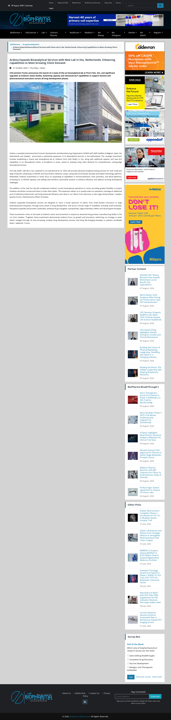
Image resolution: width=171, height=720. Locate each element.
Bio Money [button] (101, 34)
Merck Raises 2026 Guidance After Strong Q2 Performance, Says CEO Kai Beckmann (150, 298)
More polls (157, 677)
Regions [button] (157, 32)
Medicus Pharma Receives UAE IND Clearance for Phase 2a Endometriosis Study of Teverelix (150, 472)
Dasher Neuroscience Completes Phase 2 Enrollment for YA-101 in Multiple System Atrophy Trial (150, 515)
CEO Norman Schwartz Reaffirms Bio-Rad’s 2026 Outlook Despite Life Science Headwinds (150, 316)
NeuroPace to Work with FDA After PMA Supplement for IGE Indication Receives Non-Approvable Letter (150, 597)
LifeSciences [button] (30, 32)
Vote (131, 677)
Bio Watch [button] (143, 34)
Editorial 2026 (63, 3)
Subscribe (108, 3)
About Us (66, 693)
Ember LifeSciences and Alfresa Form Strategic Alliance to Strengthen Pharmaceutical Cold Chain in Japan (151, 535)
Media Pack (76, 3)
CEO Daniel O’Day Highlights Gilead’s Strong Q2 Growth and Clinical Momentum (150, 333)
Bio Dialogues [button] (116, 34)
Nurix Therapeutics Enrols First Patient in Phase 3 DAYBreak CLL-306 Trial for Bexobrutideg (150, 397)
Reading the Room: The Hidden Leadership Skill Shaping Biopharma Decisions (151, 371)
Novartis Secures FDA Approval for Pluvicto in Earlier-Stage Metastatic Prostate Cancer (151, 454)
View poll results (143, 677)
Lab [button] (43, 32)
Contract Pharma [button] (54, 34)
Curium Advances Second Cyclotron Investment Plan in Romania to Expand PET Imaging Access (151, 617)
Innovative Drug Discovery (141, 659)
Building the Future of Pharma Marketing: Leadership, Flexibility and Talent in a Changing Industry (150, 352)
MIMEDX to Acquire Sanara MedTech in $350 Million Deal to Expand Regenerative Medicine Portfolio (149, 555)
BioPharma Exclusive (92, 3)
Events (118, 3)
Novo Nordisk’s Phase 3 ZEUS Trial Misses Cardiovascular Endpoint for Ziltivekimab (151, 417)
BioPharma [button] (15, 32)
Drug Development (31, 44)
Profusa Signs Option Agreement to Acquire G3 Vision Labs (150, 490)
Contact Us (94, 693)
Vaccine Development (139, 663)
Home (51, 3)
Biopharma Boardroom (79, 716)
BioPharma (15, 44)
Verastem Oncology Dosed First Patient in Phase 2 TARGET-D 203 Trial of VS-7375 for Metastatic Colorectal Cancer (150, 576)
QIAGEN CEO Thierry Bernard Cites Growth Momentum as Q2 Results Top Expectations (150, 280)
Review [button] (132, 32)
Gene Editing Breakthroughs (142, 655)
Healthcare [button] (74, 32)
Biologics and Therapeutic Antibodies (140, 668)
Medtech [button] (89, 32)
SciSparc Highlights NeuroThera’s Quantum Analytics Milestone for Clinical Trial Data (151, 436)
